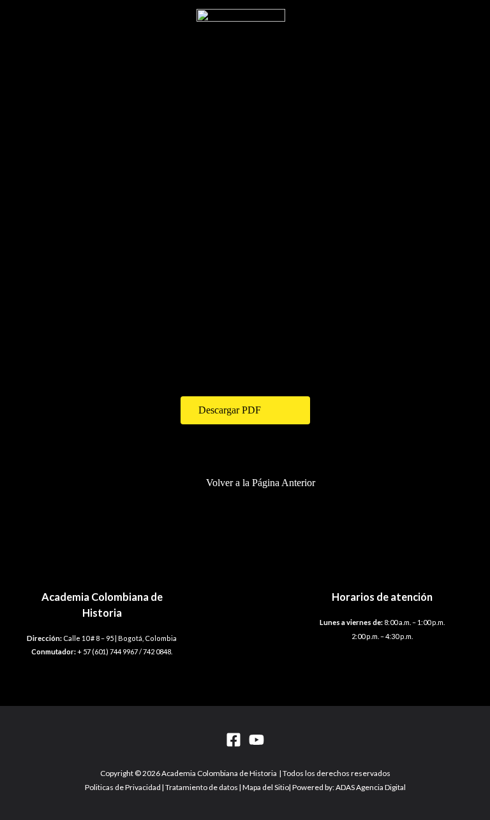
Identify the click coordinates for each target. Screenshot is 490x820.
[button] (245, 410)
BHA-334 (81, 319)
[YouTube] (256, 739)
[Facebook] (233, 739)
